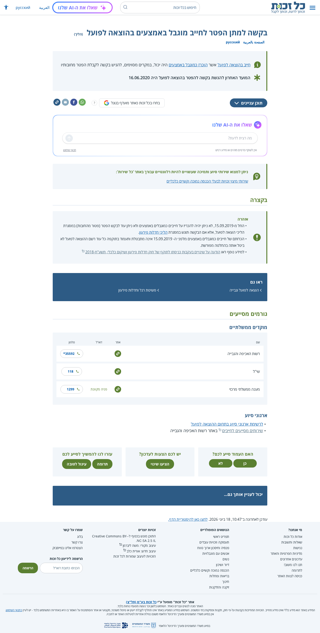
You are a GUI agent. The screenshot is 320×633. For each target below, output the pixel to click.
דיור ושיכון (222, 564)
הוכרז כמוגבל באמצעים (188, 64)
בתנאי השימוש (14, 610)
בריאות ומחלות (219, 576)
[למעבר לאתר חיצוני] (118, 353)
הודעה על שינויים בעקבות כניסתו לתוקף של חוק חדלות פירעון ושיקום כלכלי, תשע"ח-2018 (152, 252)
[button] (312, 8)
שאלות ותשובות (291, 542)
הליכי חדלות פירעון (153, 232)
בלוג (80, 536)
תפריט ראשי (221, 536)
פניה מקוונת (99, 389)
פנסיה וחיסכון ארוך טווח (213, 548)
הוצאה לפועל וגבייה (244, 290)
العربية (44, 7)
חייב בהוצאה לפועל (234, 64)
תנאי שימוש (69, 150)
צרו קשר (77, 542)
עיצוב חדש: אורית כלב (141, 551)
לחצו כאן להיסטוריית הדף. (188, 519)
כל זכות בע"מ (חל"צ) (141, 602)
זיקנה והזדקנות (219, 587)
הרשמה (27, 568)
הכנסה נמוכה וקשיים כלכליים (209, 570)
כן (244, 463)
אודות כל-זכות (293, 536)
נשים (226, 559)
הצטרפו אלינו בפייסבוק (67, 548)
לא (220, 463)
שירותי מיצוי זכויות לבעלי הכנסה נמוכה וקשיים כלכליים (207, 181)
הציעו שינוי (160, 464)
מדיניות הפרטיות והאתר (286, 553)
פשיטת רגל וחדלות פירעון (137, 290)
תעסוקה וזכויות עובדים (214, 542)
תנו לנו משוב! (293, 564)
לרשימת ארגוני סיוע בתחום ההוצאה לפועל (227, 424)
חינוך (225, 581)
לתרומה (297, 570)
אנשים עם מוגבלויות (215, 553)
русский (23, 7)
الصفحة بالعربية (253, 42)
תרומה (102, 464)
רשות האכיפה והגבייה (243, 353)
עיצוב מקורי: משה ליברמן (139, 545)
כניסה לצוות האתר (289, 576)
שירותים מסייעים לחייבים (242, 430)
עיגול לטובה (76, 464)
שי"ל (256, 371)
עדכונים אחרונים (291, 559)
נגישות (297, 548)
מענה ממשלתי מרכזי (244, 389)
